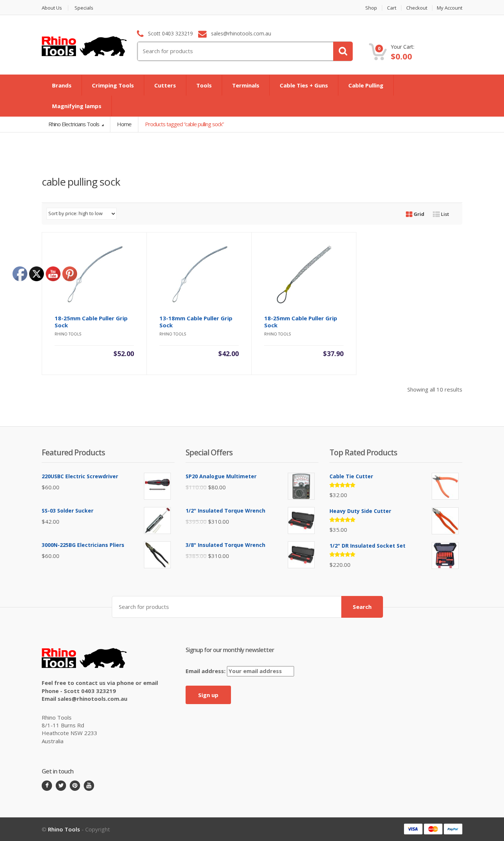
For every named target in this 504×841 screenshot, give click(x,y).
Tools (204, 85)
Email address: (206, 671)
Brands (62, 85)
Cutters (165, 85)
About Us (52, 8)
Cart (391, 8)
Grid (418, 214)
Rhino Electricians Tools (74, 124)
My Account (449, 8)
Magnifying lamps (76, 106)
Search (362, 606)
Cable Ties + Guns (304, 85)
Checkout (416, 8)
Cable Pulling (365, 85)
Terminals (245, 85)
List (444, 214)
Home (124, 124)
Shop (371, 8)
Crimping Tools (113, 85)
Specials (84, 8)
